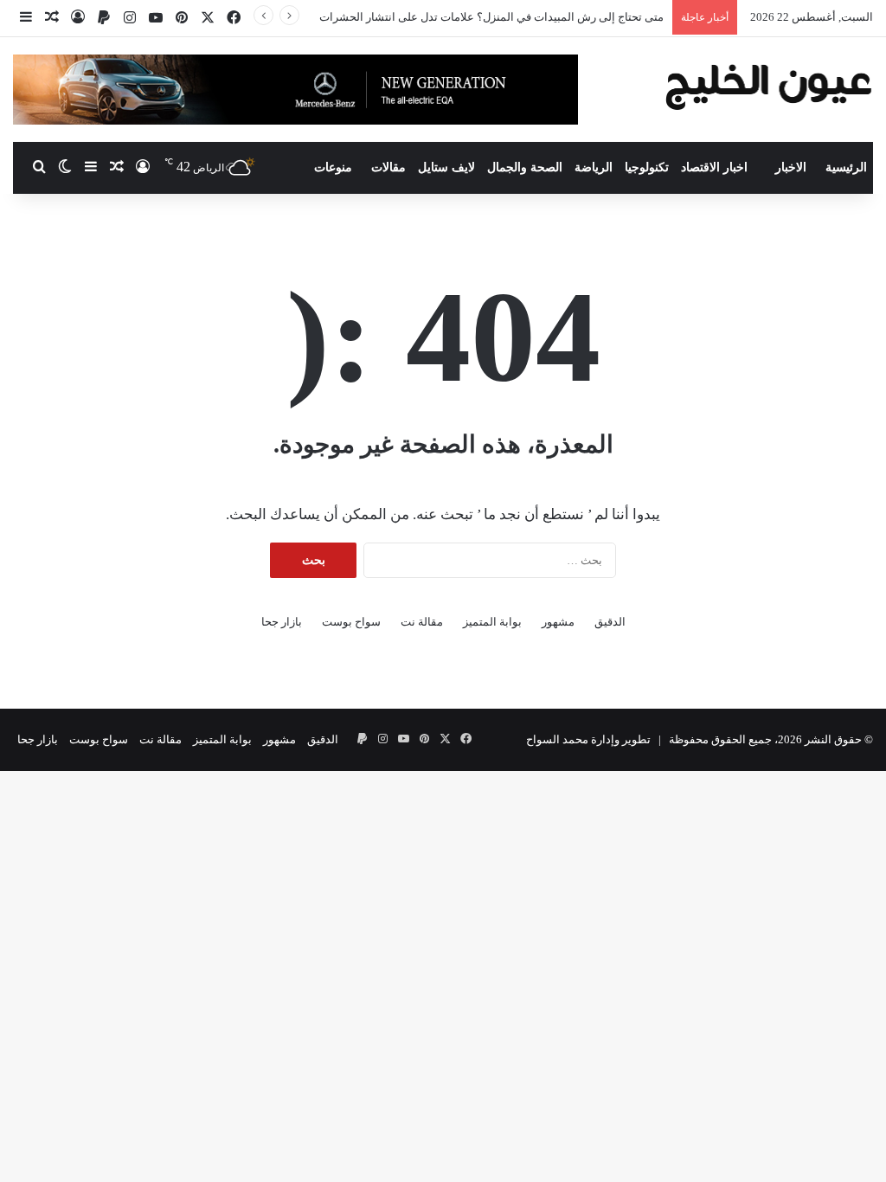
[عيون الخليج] (769, 85)
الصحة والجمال (524, 167)
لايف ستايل (446, 167)
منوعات (333, 167)
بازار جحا (281, 621)
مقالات (388, 167)
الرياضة (594, 167)
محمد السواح (557, 739)
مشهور (558, 621)
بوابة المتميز (492, 621)
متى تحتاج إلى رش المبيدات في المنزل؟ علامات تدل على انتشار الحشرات (491, 16)
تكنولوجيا (647, 167)
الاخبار (790, 167)
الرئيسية (846, 167)
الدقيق (610, 621)
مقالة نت (422, 621)
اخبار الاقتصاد (714, 167)
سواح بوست (351, 621)
